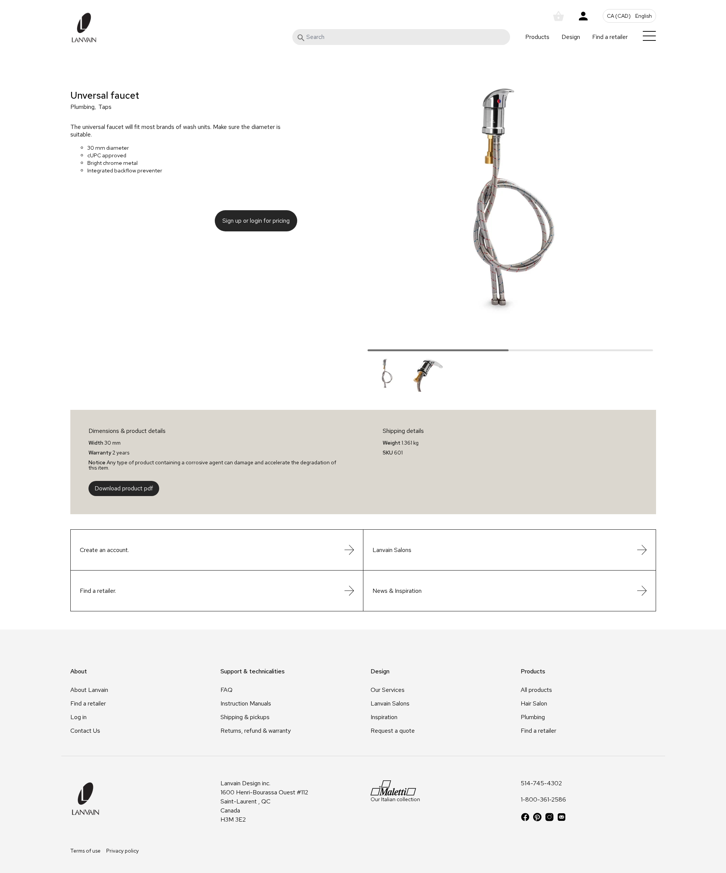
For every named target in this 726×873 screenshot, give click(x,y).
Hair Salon (534, 703)
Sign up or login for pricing (256, 221)
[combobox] (401, 37)
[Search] (301, 37)
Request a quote (393, 731)
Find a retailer (610, 37)
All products (536, 690)
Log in (78, 717)
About (78, 671)
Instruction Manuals (245, 703)
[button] (629, 16)
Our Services (388, 690)
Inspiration (384, 717)
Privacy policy (122, 850)
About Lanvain (89, 690)
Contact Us (85, 731)
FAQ (226, 690)
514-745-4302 (541, 783)
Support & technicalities (252, 671)
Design (571, 37)
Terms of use (85, 850)
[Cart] (558, 16)
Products (537, 37)
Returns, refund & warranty (255, 731)
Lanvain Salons (390, 703)
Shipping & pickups (245, 717)
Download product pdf (124, 488)
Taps (105, 107)
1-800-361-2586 (543, 800)
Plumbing (82, 107)
